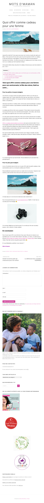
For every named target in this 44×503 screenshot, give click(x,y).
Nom (4, 288)
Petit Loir (21, 485)
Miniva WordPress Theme (24, 498)
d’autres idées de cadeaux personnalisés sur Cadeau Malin (20, 238)
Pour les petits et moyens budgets (13, 76)
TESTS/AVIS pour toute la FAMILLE (20, 251)
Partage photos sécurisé (19, 479)
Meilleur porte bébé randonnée (9, 482)
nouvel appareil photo (22, 199)
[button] (8, 70)
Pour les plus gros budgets (12, 77)
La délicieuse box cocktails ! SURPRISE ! (33, 258)
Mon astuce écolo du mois (19, 12)
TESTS (10, 251)
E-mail (4, 292)
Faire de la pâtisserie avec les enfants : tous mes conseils (22, 15)
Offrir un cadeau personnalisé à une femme (13, 123)
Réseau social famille (7, 477)
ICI (27, 369)
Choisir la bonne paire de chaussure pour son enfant (11, 258)
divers (7, 251)
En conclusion (7, 79)
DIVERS (28, 12)
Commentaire (6, 273)
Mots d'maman (22, 4)
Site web (4, 296)
